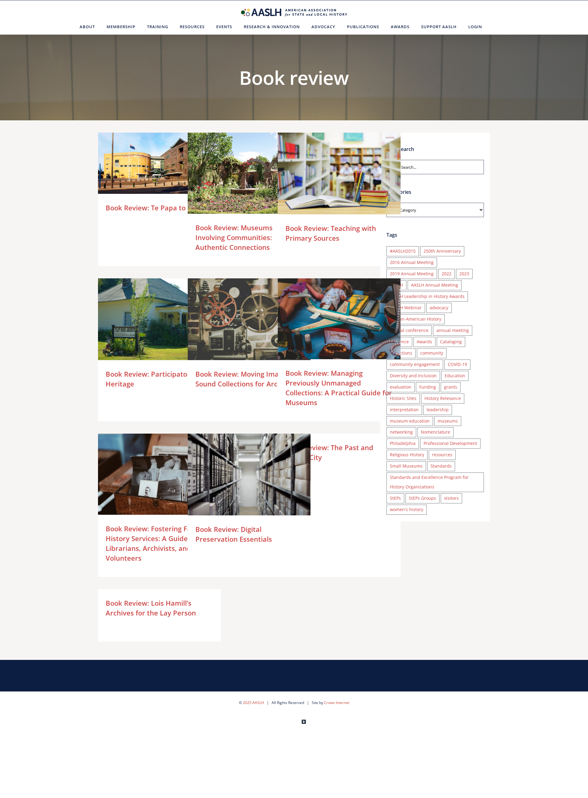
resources (442, 454)
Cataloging (451, 341)
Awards (424, 341)
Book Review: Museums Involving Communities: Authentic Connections (240, 174)
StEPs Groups (422, 498)
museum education (410, 421)
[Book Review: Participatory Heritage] (159, 319)
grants (450, 387)
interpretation (404, 409)
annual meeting (452, 330)
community (431, 353)
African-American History (415, 319)
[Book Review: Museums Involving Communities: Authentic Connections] (249, 174)
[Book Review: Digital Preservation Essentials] (249, 474)
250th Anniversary (442, 251)
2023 (464, 274)
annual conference (409, 330)
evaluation (400, 387)
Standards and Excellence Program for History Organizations (429, 482)
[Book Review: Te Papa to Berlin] (159, 163)
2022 (446, 274)
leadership (438, 409)
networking (401, 432)
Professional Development (450, 443)
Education (455, 375)
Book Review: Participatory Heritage (150, 319)
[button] (495, 26)
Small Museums (406, 466)
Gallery (168, 163)
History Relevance (442, 398)
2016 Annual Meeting (412, 262)
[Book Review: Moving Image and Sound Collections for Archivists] (249, 319)
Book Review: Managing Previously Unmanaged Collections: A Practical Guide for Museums (330, 319)
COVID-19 (457, 364)
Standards (441, 466)
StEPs (395, 498)
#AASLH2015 (403, 251)
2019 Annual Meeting (412, 274)
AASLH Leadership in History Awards (427, 296)
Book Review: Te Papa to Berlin (150, 163)
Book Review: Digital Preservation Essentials (240, 474)
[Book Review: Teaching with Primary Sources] (339, 173)
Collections (401, 353)
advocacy (439, 308)
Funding (427, 387)
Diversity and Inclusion (413, 375)
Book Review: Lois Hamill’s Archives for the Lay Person (151, 607)
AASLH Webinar (406, 308)
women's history (406, 509)
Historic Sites (403, 398)
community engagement (415, 364)
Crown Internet (336, 702)
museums (448, 421)
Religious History (407, 454)
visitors (451, 498)
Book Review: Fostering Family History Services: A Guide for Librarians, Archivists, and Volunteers (150, 474)
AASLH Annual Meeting (434, 285)
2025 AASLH (253, 702)
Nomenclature (435, 432)
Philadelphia (403, 443)
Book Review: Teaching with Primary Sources (330, 173)
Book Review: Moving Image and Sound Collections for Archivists (240, 319)
